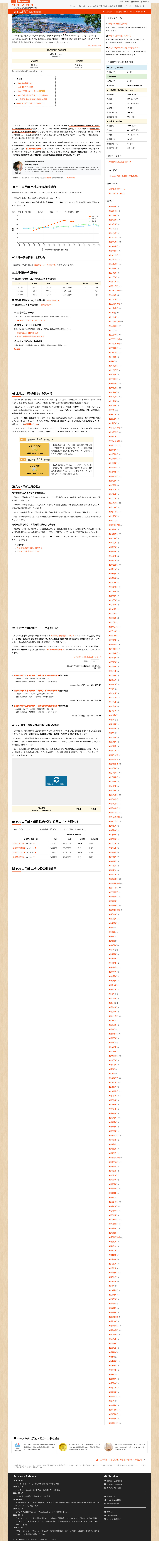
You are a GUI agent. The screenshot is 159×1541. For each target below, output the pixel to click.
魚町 (113, 1401)
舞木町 (114, 1250)
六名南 (114, 233)
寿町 (113, 688)
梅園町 (114, 976)
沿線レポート (140, 6)
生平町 (114, 1060)
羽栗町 (114, 1215)
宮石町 (114, 680)
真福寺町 (115, 1091)
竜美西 (114, 1171)
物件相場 (82, 6)
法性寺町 (115, 1016)
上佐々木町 (115, 304)
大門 (113, 622)
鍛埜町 (114, 1379)
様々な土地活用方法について (28, 551)
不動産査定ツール (118, 189)
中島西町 (115, 396)
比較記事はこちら (31, 424)
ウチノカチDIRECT (113, 1488)
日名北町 (115, 799)
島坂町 (114, 728)
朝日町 (114, 839)
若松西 (114, 1277)
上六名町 (22, 852)
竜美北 (114, 1144)
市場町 (114, 737)
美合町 (114, 1206)
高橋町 (114, 1392)
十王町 (114, 277)
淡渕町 (114, 1025)
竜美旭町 (115, 1162)
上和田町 (115, 308)
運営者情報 (71, 178)
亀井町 (114, 436)
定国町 (114, 666)
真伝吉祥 (115, 1078)
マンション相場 (92, 6)
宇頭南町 (22, 848)
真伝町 (114, 1082)
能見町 (114, 1241)
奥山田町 (115, 635)
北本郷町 (115, 511)
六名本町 (115, 242)
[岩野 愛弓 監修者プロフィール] (40, 164)
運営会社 (110, 1512)
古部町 (114, 529)
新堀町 (114, 790)
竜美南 (114, 1149)
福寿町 (114, 1113)
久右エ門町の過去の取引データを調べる (32, 95)
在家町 (114, 560)
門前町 (114, 1383)
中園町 (114, 374)
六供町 (114, 224)
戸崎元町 (115, 772)
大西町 (114, 618)
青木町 (114, 1387)
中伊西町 (115, 370)
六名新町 (115, 237)
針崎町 (114, 1361)
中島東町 (115, 388)
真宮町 (114, 1087)
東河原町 (115, 892)
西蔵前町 (115, 1334)
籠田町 (114, 1184)
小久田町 (115, 697)
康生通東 (115, 759)
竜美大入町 (115, 1157)
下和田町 (115, 348)
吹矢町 (114, 542)
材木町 (114, 874)
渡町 (113, 1029)
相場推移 (136, 1)
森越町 (114, 980)
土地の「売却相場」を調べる (27, 91)
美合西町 (115, 1210)
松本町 (114, 914)
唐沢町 (114, 547)
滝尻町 (114, 1038)
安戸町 (114, 662)
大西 (113, 613)
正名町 (114, 998)
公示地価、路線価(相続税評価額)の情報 (32, 99)
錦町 (113, 1374)
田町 (113, 1069)
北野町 (114, 516)
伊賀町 (114, 481)
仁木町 (114, 472)
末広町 (114, 848)
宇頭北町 (115, 644)
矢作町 (114, 1095)
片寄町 (114, 1047)
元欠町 (114, 498)
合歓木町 (115, 534)
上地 (113, 312)
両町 (113, 361)
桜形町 (114, 972)
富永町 (114, 684)
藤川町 (114, 1312)
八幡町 (114, 273)
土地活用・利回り (118, 193)
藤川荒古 (115, 1317)
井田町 (114, 463)
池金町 (114, 1007)
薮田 (113, 1303)
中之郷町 (115, 365)
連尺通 (21, 843)
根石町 (114, 954)
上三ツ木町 (115, 290)
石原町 (114, 1100)
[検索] (13, 1)
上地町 (114, 317)
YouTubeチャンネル (48, 1512)
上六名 (114, 295)
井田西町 (115, 467)
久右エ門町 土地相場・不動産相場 (124, 176)
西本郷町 (115, 1330)
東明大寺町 (115, 883)
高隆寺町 (115, 1396)
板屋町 (114, 923)
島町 (113, 733)
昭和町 (114, 830)
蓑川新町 (115, 1290)
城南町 (114, 573)
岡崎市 (132, 12)
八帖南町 (115, 264)
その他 (128, 6)
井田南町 (115, 454)
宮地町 (114, 671)
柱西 (113, 941)
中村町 (114, 401)
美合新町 (115, 1202)
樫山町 (114, 985)
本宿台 (114, 852)
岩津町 (114, 724)
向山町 (114, 538)
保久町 (114, 489)
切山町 (114, 507)
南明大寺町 (115, 525)
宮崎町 (114, 675)
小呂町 (114, 702)
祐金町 (114, 1109)
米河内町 (115, 1188)
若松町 (114, 1272)
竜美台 (114, 1153)
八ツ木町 (115, 255)
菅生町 (114, 1281)
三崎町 (114, 215)
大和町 (114, 591)
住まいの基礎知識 (113, 1500)
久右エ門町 (115, 427)
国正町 (114, 551)
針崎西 (114, 1365)
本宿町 (114, 857)
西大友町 (115, 1325)
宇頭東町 (115, 653)
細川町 (114, 1193)
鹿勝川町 (115, 1423)
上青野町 (115, 335)
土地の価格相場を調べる (118, 23)
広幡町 (114, 742)
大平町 (114, 600)
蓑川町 (114, 1294)
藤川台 (114, 1308)
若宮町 (114, 1264)
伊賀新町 (115, 476)
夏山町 (114, 582)
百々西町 (115, 286)
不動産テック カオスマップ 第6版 (72, 1518)
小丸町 (114, 693)
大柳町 (114, 604)
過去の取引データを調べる (44, 265)
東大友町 (115, 879)
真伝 (113, 1073)
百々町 (114, 281)
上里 (113, 330)
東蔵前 (114, 901)
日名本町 (115, 808)
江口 (113, 1003)
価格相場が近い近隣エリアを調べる (30, 103)
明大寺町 (115, 821)
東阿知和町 (115, 910)
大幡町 (114, 596)
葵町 (113, 1286)
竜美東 (114, 1166)
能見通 (114, 1246)
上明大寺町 (115, 321)
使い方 (72, 6)
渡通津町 (115, 1033)
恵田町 (114, 768)
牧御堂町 (115, 1056)
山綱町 (114, 715)
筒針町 (114, 1175)
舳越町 (114, 1255)
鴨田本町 (115, 1414)
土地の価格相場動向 (24, 83)
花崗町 (114, 1259)
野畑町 (114, 1352)
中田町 (114, 405)
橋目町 (114, 989)
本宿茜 (114, 861)
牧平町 (114, 1051)
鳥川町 (114, 1405)
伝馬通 (114, 485)
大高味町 (115, 627)
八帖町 (114, 268)
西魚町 (114, 1339)
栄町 (113, 949)
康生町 (114, 750)
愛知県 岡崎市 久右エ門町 (24, 675)
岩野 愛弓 (48, 178)
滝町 (113, 1042)
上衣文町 (115, 326)
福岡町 (114, 1118)
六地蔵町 (115, 250)
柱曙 (113, 932)
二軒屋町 (115, 211)
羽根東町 (115, 1224)
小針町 (114, 711)
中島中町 (115, 383)
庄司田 (114, 746)
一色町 (114, 206)
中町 (113, 410)
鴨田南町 (115, 1410)
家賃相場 (119, 6)
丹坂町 (114, 423)
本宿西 (21, 857)
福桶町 (114, 1122)
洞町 (113, 1020)
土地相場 (111, 6)
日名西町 (115, 812)
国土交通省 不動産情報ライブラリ (62, 636)
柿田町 (114, 945)
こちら (41, 1534)
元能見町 (115, 503)
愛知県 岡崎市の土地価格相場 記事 (30, 336)
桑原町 (114, 958)
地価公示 (146, 1)
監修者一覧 (110, 1496)
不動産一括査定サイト (34, 148)
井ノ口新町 (115, 441)
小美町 (114, 706)
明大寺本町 (115, 817)
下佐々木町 (115, 343)
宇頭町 (114, 657)
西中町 (114, 1321)
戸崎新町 (115, 777)
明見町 (114, 826)
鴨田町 (114, 1418)
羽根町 (114, 1228)
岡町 (113, 719)
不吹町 (114, 357)
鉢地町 (114, 1370)
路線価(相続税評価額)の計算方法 (29, 548)
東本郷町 (115, 888)
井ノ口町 (115, 445)
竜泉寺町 (115, 1135)
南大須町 (115, 520)
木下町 (114, 843)
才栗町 (114, 786)
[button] (26, 212)
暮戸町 (114, 834)
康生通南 (115, 755)
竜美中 (114, 1140)
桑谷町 (114, 963)
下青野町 (115, 352)
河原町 (114, 1011)
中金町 (114, 414)
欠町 (113, 994)
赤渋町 (114, 1343)
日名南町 (115, 803)
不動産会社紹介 (112, 1503)
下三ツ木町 (115, 339)
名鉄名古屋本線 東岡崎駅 (47, 675)
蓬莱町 (114, 1299)
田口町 (114, 1064)
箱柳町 (114, 1179)
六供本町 (115, 220)
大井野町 (115, 587)
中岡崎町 (115, 379)
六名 (113, 228)
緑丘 (113, 1197)
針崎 (113, 1356)
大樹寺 (114, 609)
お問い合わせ (111, 1515)
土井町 (114, 556)
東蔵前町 (115, 905)
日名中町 (115, 795)
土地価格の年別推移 (25, 87)
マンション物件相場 (114, 1484)
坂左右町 (115, 565)
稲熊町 (114, 1131)
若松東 (114, 1268)
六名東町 (115, 246)
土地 (18, 349)
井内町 (114, 450)
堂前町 (114, 578)
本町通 (114, 870)
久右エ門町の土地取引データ (120, 162)
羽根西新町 (115, 1237)
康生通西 (115, 764)
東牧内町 (115, 896)
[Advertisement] (56, 370)
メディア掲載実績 (113, 1519)
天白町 (114, 631)
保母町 (114, 494)
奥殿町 (114, 640)
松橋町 (114, 918)
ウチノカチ (18, 1539)
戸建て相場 (103, 6)
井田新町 (115, 458)
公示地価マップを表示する (56, 784)
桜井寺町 (115, 967)
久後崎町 (115, 432)
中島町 (114, 392)
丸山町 (114, 419)
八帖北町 (115, 259)
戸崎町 (114, 781)
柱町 (113, 936)
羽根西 (114, 1233)
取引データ (126, 1)
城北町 (114, 569)
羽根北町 (115, 1219)
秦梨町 (114, 1126)
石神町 (114, 1104)
